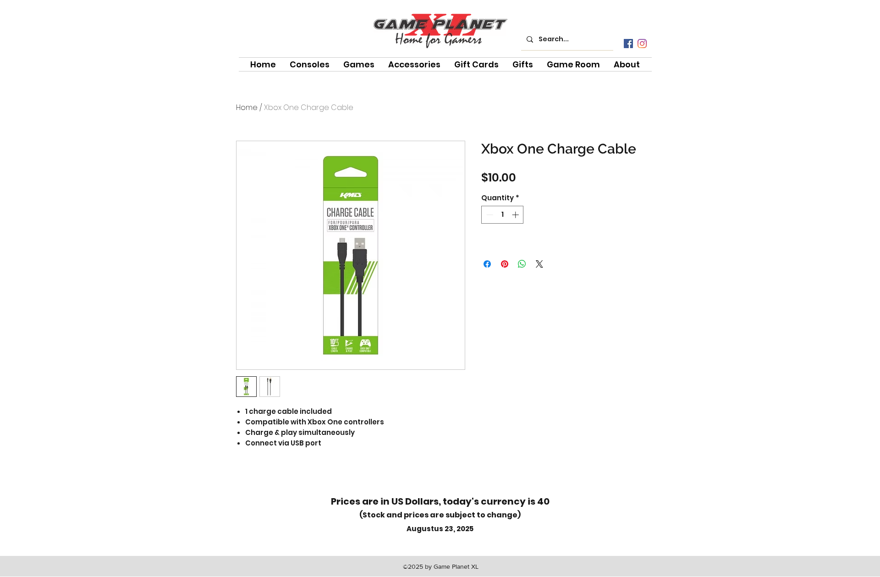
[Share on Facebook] (487, 263)
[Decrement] (489, 214)
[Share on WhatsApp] (522, 263)
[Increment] (516, 214)
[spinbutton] (502, 214)
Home (247, 107)
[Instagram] (642, 43)
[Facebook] (628, 43)
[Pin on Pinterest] (504, 263)
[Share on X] (539, 263)
